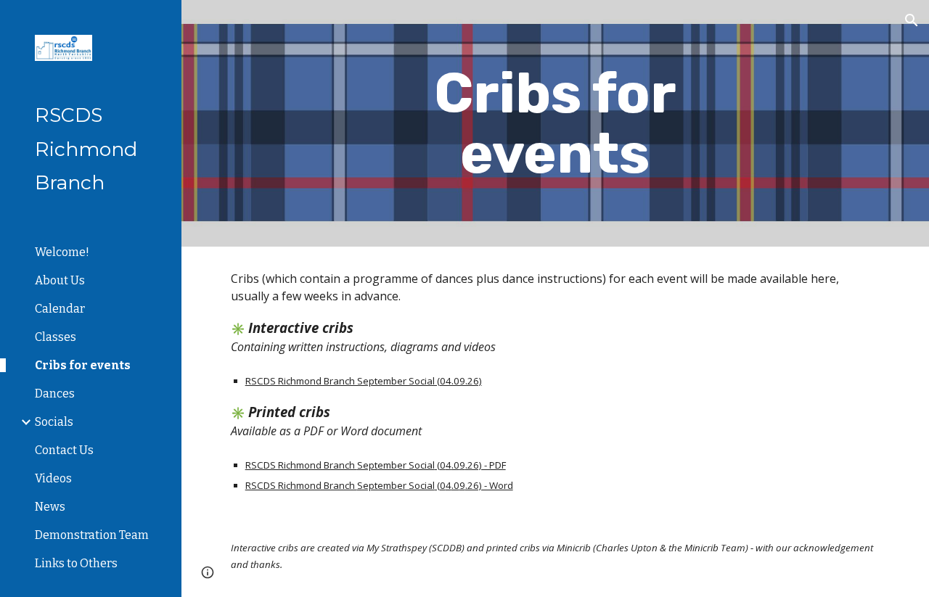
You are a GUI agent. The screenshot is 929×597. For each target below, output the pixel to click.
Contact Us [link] (64, 450)
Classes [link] (55, 337)
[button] (911, 20)
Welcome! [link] (62, 252)
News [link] (50, 507)
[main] (554, 123)
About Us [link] (60, 280)
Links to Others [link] (76, 563)
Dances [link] (55, 393)
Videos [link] (53, 478)
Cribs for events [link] (83, 365)
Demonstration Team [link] (92, 535)
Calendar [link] (60, 309)
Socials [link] (54, 422)
